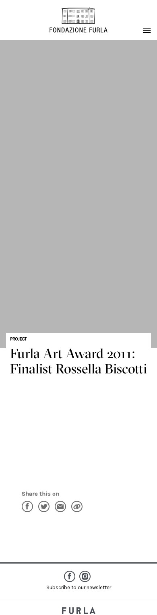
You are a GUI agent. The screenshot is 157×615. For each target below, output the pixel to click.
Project (18, 339)
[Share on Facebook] (27, 506)
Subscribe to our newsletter (78, 587)
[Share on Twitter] (44, 506)
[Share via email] (60, 506)
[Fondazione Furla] (78, 20)
